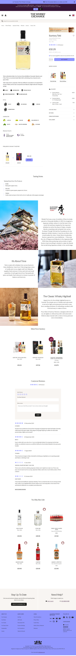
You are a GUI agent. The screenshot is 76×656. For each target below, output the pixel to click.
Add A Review (20, 392)
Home (2, 25)
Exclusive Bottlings (21, 625)
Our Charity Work (4, 625)
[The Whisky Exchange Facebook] (64, 617)
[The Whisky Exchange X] (67, 617)
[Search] (2, 21)
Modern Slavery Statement (39, 625)
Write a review (20, 403)
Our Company (4, 617)
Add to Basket (64, 59)
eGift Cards (20, 619)
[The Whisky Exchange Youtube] (73, 617)
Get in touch (50, 601)
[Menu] (2, 15)
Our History (3, 619)
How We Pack (52, 109)
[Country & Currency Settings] (73, 15)
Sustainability (4, 628)
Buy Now (29, 159)
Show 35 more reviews (20, 489)
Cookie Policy (36, 622)
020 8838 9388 (65, 601)
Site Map (19, 617)
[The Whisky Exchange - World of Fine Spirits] (38, 15)
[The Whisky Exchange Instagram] (69, 617)
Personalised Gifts (21, 622)
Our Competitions (21, 628)
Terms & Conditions (37, 617)
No (40, 9)
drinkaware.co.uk (41, 652)
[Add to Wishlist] (73, 35)
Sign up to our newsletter (19, 604)
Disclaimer (52, 119)
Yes (35, 9)
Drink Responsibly (54, 116)
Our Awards (3, 622)
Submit (38, 415)
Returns (51, 113)
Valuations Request (21, 631)
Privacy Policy (36, 619)
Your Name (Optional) (21, 397)
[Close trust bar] (74, 2)
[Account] (5, 15)
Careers (2, 631)
